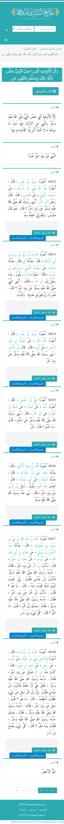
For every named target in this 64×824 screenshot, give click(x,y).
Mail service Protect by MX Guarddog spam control (37, 822)
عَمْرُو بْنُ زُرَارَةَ (28, 652)
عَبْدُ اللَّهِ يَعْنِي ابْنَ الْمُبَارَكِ (31, 188)
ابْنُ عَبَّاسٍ (14, 347)
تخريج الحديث (36, 237)
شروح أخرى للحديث (22, 237)
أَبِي (23, 261)
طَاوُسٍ (26, 195)
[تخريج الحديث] (40, 231)
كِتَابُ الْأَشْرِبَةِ (29, 48)
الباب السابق (44, 91)
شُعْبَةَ (29, 407)
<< (53, 790)
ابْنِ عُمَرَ (38, 281)
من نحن (32, 809)
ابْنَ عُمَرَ (36, 566)
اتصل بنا (22, 809)
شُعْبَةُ (52, 268)
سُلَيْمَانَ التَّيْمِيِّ (47, 195)
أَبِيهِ (37, 347)
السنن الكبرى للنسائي (50, 48)
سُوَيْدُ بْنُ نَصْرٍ (27, 182)
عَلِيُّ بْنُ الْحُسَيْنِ (27, 400)
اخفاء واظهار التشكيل (43, 233)
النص (53, 107)
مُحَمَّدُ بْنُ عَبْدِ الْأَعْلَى (28, 466)
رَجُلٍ (44, 665)
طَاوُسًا (27, 275)
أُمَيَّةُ (44, 407)
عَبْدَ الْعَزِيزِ (40, 486)
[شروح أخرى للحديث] (26, 231)
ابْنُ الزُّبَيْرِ (13, 486)
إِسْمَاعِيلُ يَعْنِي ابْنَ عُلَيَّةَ (35, 659)
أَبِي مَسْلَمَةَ (25, 480)
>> (17, 790)
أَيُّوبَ (39, 559)
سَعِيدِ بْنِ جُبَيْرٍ (18, 559)
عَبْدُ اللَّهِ (41, 341)
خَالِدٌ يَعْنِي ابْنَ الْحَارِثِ (33, 473)
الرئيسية (43, 809)
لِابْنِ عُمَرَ (43, 202)
